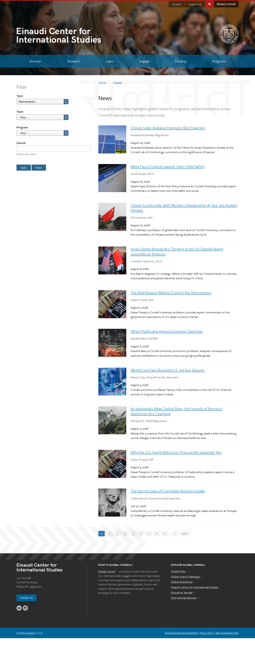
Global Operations (182, 582)
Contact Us (26, 597)
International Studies (58, 36)
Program (22, 127)
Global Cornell (226, 4)
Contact (176, 4)
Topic (19, 111)
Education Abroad (181, 593)
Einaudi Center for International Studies (194, 587)
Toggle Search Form (209, 3)
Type (19, 96)
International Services (184, 598)
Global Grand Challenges (185, 577)
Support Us (195, 4)
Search (21, 143)
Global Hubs (178, 571)
